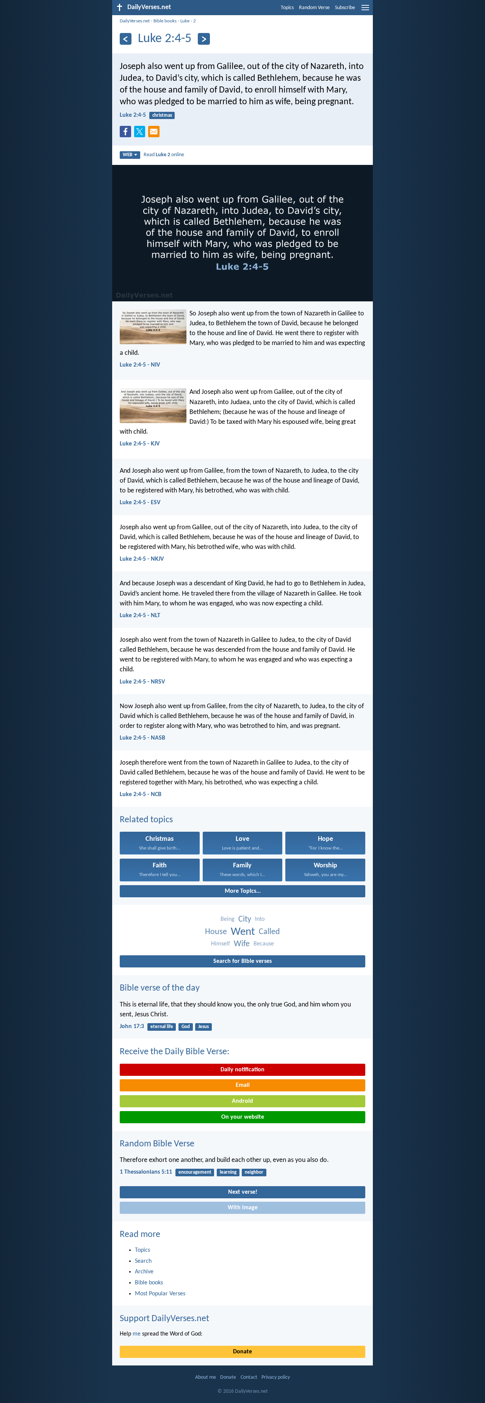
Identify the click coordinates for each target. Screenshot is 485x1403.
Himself (220, 944)
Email (243, 1085)
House (216, 932)
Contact (249, 1377)
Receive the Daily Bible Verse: (174, 1052)
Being (228, 919)
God (185, 1026)
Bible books (165, 21)
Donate (242, 1352)
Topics (287, 8)
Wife (242, 944)
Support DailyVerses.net (164, 1318)
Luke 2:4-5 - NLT (140, 616)
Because (263, 944)
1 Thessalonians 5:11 (146, 1172)
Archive (144, 1272)
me (137, 1334)
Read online (164, 155)
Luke (184, 21)
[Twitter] (141, 134)
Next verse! (242, 1192)
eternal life (161, 1026)
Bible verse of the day (160, 988)
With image (243, 1208)
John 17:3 (132, 1027)
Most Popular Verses (160, 1294)
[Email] (155, 134)
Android (242, 1101)
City (244, 919)
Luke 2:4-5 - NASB (142, 738)
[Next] (204, 39)
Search (143, 1261)
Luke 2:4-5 (133, 115)
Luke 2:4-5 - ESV (140, 503)
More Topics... (243, 891)
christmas (162, 115)
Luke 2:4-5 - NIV (140, 365)
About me (205, 1377)
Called (269, 932)
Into (259, 919)
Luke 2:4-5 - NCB (140, 795)
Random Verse (314, 8)
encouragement (194, 1172)
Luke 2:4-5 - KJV (140, 444)
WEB (127, 154)
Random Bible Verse (157, 1144)
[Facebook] (127, 134)
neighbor (254, 1172)
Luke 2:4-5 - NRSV (142, 682)
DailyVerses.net (135, 21)
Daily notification (242, 1070)
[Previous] (125, 39)
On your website (242, 1117)
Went (243, 931)
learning (228, 1172)
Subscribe (345, 8)
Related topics (146, 820)
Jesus (203, 1026)
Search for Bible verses (242, 961)
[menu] (365, 10)
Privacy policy (275, 1377)
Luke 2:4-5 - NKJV (142, 559)
